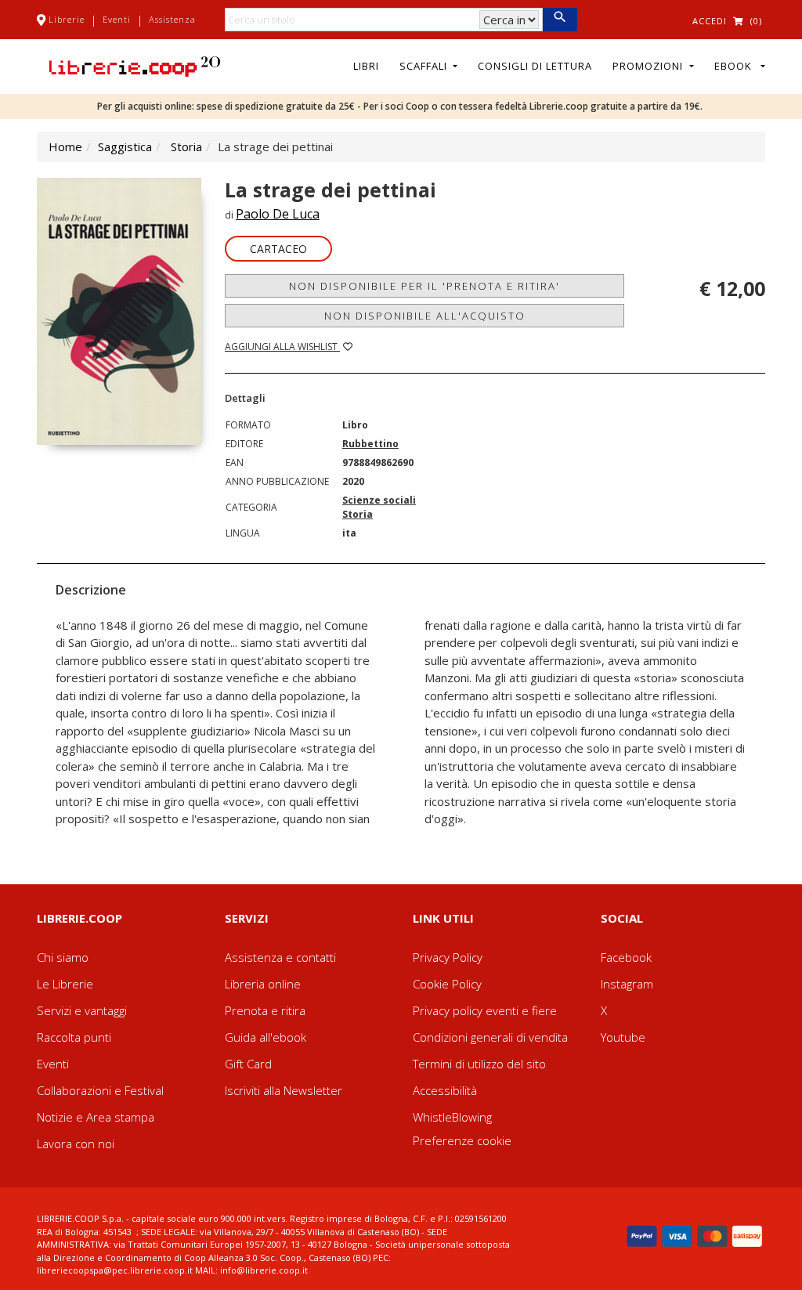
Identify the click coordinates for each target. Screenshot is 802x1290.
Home (65, 146)
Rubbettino (370, 443)
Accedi (709, 21)
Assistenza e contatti (280, 957)
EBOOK (736, 66)
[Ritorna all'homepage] (135, 65)
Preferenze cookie (462, 1140)
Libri (366, 66)
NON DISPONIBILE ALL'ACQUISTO (425, 316)
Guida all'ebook (265, 1037)
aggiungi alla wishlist (282, 346)
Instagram (627, 984)
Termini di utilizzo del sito (479, 1063)
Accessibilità (445, 1090)
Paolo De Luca (278, 213)
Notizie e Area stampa (95, 1117)
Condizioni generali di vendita (490, 1037)
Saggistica (125, 146)
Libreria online (263, 984)
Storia (186, 146)
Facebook (626, 957)
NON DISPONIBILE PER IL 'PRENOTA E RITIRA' (424, 286)
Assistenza (172, 19)
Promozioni (649, 66)
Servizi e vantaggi (82, 1010)
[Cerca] (559, 19)
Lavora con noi (75, 1143)
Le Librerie (65, 984)
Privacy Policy (447, 957)
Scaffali (424, 66)
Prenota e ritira (265, 1010)
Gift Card (248, 1063)
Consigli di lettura (535, 66)
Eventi (117, 19)
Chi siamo (63, 957)
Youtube (623, 1037)
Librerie (67, 19)
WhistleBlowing (452, 1117)
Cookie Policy (447, 984)
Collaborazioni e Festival (100, 1090)
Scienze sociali (379, 500)
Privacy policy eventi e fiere (485, 1010)
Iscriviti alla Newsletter (283, 1090)
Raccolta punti (74, 1037)
